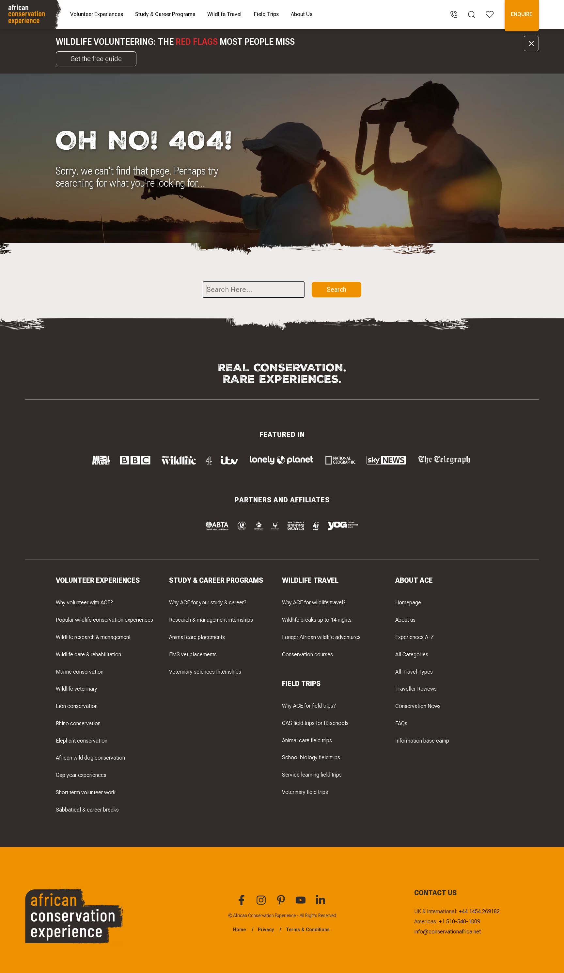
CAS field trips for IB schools (315, 723)
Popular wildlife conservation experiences (104, 619)
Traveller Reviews (416, 688)
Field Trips (266, 14)
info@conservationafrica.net (447, 931)
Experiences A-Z (414, 637)
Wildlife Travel (224, 14)
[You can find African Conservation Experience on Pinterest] (282, 903)
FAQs (401, 723)
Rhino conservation (78, 723)
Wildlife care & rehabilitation (88, 654)
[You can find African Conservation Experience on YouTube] (301, 903)
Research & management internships (211, 619)
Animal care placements (197, 637)
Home (239, 929)
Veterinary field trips (305, 792)
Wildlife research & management (93, 637)
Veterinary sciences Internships (205, 671)
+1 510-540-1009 (459, 921)
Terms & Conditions (308, 929)
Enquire (521, 14)
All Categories (411, 654)
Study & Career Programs (165, 14)
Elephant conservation (81, 740)
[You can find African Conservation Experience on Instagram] (262, 903)
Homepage (408, 602)
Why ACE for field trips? (309, 705)
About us (405, 619)
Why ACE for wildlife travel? (314, 602)
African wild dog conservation (90, 757)
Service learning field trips (312, 774)
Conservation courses (307, 654)
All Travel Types (414, 671)
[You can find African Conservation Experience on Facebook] (242, 903)
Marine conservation (79, 671)
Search (336, 289)
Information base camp (422, 740)
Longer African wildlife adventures (321, 637)
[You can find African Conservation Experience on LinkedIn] (321, 903)
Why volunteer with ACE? (84, 602)
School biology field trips (311, 757)
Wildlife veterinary (76, 688)
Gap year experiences (81, 775)
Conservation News (418, 706)
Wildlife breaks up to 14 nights (317, 619)
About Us (301, 14)
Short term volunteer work (86, 792)
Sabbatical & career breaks (87, 809)
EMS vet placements (193, 654)
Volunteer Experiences (96, 14)
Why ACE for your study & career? (207, 602)
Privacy (266, 929)
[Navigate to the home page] (31, 14)
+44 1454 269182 (479, 911)
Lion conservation (77, 706)
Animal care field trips (307, 740)
